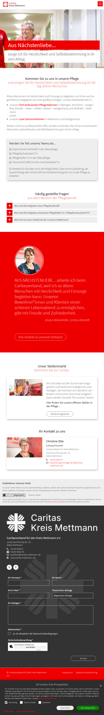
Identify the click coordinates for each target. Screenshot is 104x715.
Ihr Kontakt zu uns (52, 431)
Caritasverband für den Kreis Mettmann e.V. (34, 538)
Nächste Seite (97, 38)
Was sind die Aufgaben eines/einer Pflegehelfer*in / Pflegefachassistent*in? (52, 212)
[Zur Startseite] (14, 4)
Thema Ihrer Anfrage (62, 590)
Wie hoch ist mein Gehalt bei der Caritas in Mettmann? (41, 219)
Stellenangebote (59, 414)
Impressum (9, 711)
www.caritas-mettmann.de (23, 557)
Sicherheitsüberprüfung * (20, 640)
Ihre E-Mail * (14, 590)
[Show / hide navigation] (100, 3)
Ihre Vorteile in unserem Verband (40, 337)
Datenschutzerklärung (47, 698)
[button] (9, 567)
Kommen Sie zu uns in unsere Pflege (52, 79)
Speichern (65, 707)
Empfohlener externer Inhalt (17, 483)
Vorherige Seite (7, 38)
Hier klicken (30, 647)
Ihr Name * (57, 577)
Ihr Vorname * (15, 577)
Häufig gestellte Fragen (52, 194)
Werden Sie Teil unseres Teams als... (32, 143)
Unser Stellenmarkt (52, 366)
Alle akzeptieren (88, 707)
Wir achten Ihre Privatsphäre (52, 684)
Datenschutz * (15, 629)
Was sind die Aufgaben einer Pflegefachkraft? (37, 205)
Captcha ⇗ (41, 650)
